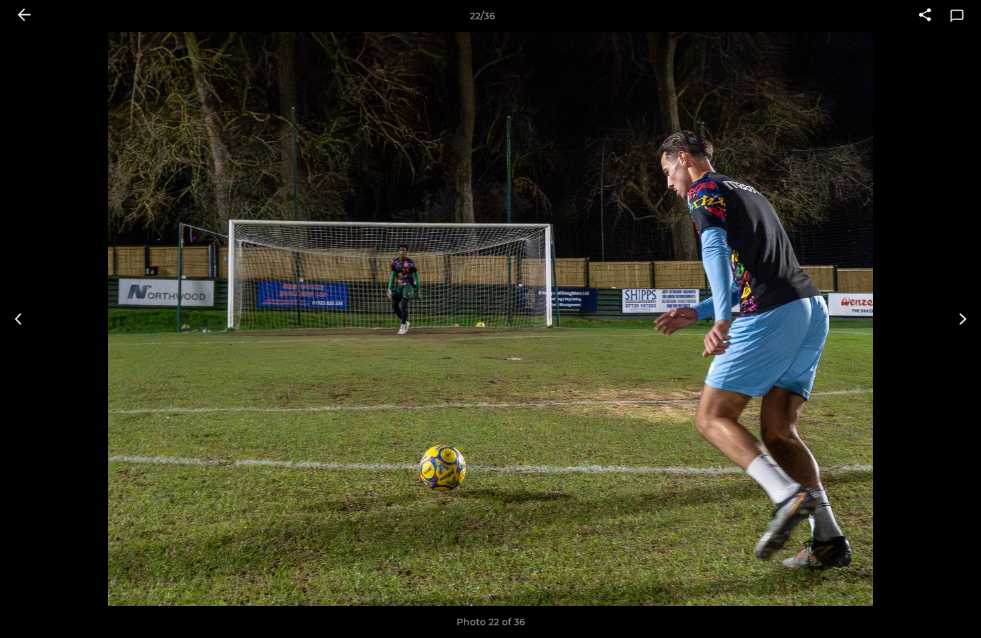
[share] (925, 16)
